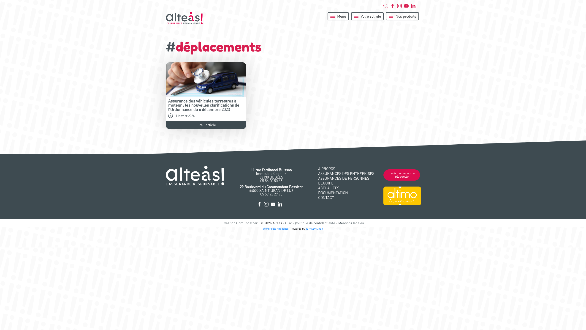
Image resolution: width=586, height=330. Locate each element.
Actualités (328, 188)
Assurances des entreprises (346, 173)
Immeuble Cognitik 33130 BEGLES (271, 173)
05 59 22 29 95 (271, 194)
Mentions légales (351, 223)
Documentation (333, 192)
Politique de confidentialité (315, 223)
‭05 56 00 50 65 (271, 181)
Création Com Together (240, 223)
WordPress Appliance (275, 228)
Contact (326, 197)
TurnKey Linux (314, 228)
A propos (326, 168)
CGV (288, 223)
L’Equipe (326, 183)
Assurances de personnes (343, 178)
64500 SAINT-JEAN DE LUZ (271, 188)
